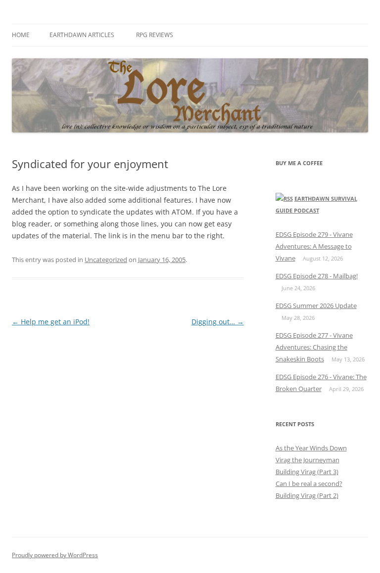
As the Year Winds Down (311, 447)
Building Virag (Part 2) (307, 495)
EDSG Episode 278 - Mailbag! (317, 275)
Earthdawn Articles (81, 35)
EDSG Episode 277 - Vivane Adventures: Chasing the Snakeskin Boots (314, 347)
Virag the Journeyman (307, 459)
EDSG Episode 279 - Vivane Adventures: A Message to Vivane (314, 246)
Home (21, 35)
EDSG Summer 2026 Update (316, 305)
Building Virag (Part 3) (307, 471)
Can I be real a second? (309, 483)
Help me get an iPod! (51, 321)
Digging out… (217, 321)
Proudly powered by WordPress (55, 555)
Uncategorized (106, 259)
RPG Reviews (154, 35)
